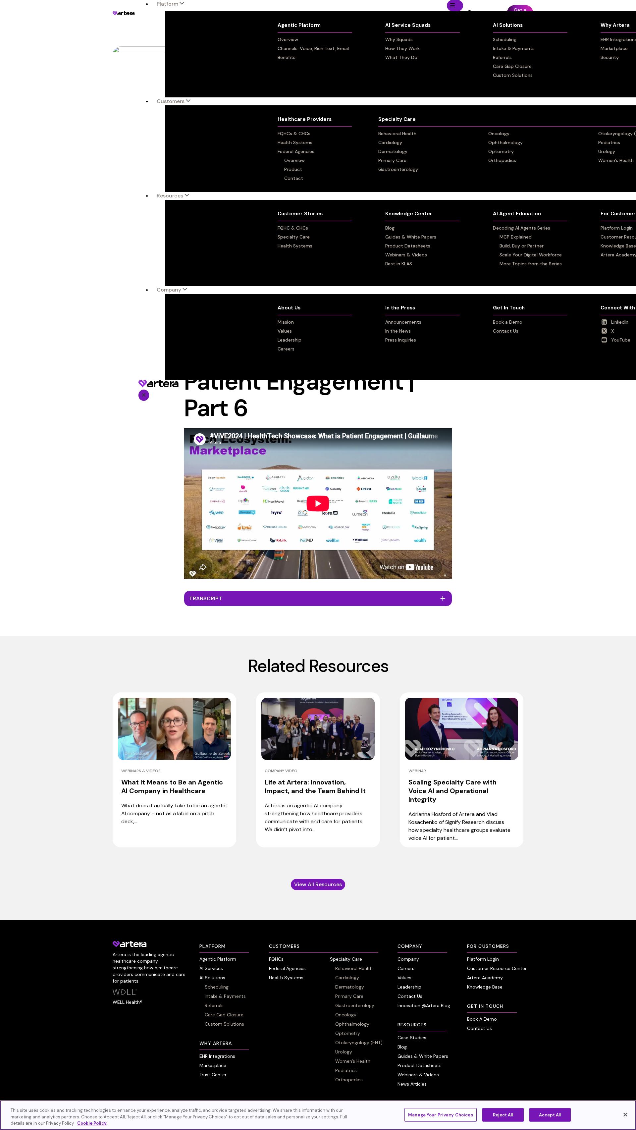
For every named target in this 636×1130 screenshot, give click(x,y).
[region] (318, 1115)
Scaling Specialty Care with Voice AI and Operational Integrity (452, 791)
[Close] (625, 1114)
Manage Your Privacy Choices (440, 1114)
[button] (318, 598)
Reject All (503, 1114)
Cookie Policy (92, 1123)
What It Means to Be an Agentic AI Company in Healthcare (172, 786)
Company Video (281, 771)
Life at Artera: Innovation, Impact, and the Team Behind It (315, 786)
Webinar (417, 771)
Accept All (550, 1114)
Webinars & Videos (141, 771)
